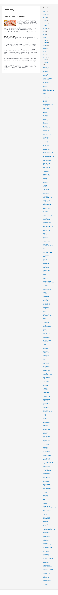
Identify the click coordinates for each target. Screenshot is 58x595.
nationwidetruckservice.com (47, 386)
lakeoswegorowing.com (46, 565)
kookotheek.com (45, 126)
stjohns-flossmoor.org (46, 377)
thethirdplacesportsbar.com (47, 517)
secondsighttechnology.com (47, 215)
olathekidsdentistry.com (46, 201)
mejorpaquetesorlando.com (47, 204)
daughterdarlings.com (46, 74)
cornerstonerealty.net (46, 506)
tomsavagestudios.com (46, 230)
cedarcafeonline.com (46, 79)
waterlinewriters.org (46, 430)
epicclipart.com (45, 115)
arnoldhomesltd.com (46, 168)
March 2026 (44, 9)
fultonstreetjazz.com (46, 137)
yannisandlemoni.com (46, 192)
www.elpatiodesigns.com (47, 522)
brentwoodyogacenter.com (47, 488)
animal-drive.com (45, 419)
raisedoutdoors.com (46, 174)
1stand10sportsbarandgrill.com (47, 205)
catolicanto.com (45, 240)
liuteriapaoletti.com (46, 371)
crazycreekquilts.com (46, 299)
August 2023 (45, 48)
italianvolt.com (45, 186)
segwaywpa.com (45, 426)
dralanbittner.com (45, 190)
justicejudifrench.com (46, 333)
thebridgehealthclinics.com (47, 429)
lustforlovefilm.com (46, 307)
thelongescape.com (46, 351)
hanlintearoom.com (46, 554)
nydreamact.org (45, 107)
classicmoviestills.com (46, 270)
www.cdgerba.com (46, 526)
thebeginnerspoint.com (46, 274)
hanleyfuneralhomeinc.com (47, 203)
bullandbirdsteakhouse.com (47, 481)
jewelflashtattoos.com (46, 109)
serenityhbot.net (45, 448)
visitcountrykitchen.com (46, 356)
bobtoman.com (45, 119)
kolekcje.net (44, 238)
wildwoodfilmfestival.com (47, 133)
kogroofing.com (45, 122)
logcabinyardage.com (46, 437)
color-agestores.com (46, 255)
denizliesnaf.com (45, 410)
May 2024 (44, 34)
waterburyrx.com (45, 400)
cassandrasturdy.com (46, 267)
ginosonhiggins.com (46, 360)
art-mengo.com (45, 345)
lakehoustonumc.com (46, 444)
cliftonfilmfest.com (46, 171)
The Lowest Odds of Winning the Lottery (15, 16)
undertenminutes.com (46, 82)
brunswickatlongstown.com (47, 340)
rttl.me (44, 576)
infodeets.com (45, 75)
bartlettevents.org (45, 138)
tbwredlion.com (45, 533)
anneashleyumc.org (46, 469)
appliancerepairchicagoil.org (47, 100)
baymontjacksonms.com (46, 366)
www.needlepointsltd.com (47, 480)
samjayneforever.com (46, 540)
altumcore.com (45, 418)
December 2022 (45, 60)
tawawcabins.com (45, 182)
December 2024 (45, 23)
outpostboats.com (45, 260)
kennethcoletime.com (46, 337)
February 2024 (45, 39)
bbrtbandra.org (45, 112)
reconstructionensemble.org (47, 381)
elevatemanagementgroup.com (48, 558)
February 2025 (45, 22)
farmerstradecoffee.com (46, 436)
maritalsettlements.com (46, 363)
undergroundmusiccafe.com (47, 583)
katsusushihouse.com (46, 312)
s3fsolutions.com (45, 159)
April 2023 (44, 54)
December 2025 (45, 14)
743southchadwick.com (46, 163)
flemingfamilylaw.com (46, 562)
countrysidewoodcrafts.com (47, 98)
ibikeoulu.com (45, 329)
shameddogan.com (46, 432)
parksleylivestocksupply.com (47, 252)
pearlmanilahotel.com (46, 116)
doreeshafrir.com (45, 323)
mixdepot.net (45, 502)
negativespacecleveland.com (47, 370)
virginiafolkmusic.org (46, 234)
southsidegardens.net (46, 513)
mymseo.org (45, 570)
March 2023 (44, 56)
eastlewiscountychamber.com (47, 286)
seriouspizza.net (45, 415)
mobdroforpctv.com (46, 266)
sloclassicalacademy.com (47, 289)
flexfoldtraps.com (45, 463)
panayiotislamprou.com (46, 127)
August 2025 (45, 20)
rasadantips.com (45, 85)
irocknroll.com (45, 178)
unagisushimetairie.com (46, 108)
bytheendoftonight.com (46, 262)
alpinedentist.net (45, 123)
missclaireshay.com (46, 67)
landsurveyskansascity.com (47, 470)
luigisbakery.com (45, 495)
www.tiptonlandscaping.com (47, 489)
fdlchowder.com (45, 478)
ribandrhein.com (45, 237)
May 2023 (44, 53)
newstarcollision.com (46, 212)
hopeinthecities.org (46, 263)
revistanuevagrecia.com (46, 319)
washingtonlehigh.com (46, 493)
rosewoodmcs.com (46, 503)
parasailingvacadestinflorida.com (48, 548)
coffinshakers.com (45, 330)
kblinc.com (44, 194)
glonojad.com (45, 318)
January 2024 (45, 40)
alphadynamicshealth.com (47, 551)
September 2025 (45, 19)
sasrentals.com (45, 214)
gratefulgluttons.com (46, 264)
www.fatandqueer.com (46, 467)
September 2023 (45, 46)
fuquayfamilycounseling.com (47, 566)
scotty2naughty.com (46, 322)
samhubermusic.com (46, 584)
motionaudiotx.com (46, 574)
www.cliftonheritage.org (46, 484)
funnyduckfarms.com (46, 555)
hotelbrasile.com (45, 135)
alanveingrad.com (45, 359)
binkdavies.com (45, 300)
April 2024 (44, 36)
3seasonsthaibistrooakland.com (48, 245)
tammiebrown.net (45, 348)
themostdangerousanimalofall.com (48, 282)
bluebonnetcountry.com (46, 113)
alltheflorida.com (45, 543)
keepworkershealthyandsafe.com (48, 104)
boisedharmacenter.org (46, 253)
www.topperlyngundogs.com (47, 456)
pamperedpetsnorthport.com (47, 197)
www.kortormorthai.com (46, 466)
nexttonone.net (45, 447)
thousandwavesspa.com (46, 392)
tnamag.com (44, 421)
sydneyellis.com (45, 223)
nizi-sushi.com (45, 344)
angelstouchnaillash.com (47, 208)
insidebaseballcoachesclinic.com (48, 544)
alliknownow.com (45, 285)
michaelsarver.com (46, 216)
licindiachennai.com (46, 72)
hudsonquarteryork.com (46, 524)
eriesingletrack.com (46, 196)
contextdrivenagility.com (46, 327)
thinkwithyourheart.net (46, 175)
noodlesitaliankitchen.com (47, 105)
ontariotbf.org (45, 101)
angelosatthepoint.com (46, 403)
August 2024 (45, 29)
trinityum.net (45, 514)
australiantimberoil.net (46, 149)
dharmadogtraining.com (46, 573)
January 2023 (45, 59)
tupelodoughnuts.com (46, 200)
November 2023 (45, 43)
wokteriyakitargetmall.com (47, 220)
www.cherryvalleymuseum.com (48, 142)
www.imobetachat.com (46, 440)
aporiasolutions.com (46, 425)
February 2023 (45, 57)
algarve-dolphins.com (46, 358)
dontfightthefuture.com (46, 167)
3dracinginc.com (45, 279)
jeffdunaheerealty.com (46, 459)
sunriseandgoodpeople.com (47, 373)
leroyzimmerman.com (46, 559)
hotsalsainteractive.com (46, 76)
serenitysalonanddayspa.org (47, 78)
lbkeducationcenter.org (46, 241)
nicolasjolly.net (45, 308)
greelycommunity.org (46, 314)
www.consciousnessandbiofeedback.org (49, 507)
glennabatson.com (45, 292)
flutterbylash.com (45, 552)
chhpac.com (44, 572)
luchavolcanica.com (46, 384)
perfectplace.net (45, 244)
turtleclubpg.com (45, 388)
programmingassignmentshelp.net (48, 90)
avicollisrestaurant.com (46, 396)
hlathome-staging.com (46, 219)
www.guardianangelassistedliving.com (49, 529)
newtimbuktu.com (45, 86)
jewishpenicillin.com (46, 229)
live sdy (18, 20)
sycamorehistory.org (46, 504)
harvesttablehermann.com (47, 153)
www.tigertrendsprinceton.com (48, 454)
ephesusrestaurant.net (46, 518)
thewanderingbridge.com (47, 334)
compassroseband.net (46, 417)
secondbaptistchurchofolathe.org (48, 569)
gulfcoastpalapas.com (46, 428)
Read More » (6, 69)
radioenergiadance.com (46, 124)
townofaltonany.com (46, 367)
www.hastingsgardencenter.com (48, 510)
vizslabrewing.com (46, 189)
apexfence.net (45, 585)
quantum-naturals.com (46, 536)
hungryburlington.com (46, 338)
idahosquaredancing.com (47, 181)
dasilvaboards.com (46, 290)
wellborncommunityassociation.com (48, 131)
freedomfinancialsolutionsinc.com (48, 462)
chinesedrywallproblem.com (47, 374)
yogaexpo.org (45, 248)
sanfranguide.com (45, 277)
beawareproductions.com (47, 326)
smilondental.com (45, 211)
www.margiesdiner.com (46, 477)
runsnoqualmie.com (46, 474)
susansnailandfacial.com (46, 451)
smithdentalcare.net (46, 581)
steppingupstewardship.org (47, 491)
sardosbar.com (45, 185)
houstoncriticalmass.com (47, 281)
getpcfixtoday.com (45, 111)
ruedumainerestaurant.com (47, 315)
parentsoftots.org (45, 433)
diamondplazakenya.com (46, 532)
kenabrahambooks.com (46, 303)
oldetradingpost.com (46, 145)
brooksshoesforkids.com (47, 422)
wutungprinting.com (46, 362)
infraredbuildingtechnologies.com (48, 152)
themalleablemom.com (46, 336)
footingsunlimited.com (46, 473)
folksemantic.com (45, 183)
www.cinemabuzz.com (46, 500)
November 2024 (45, 25)
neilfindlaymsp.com (46, 395)
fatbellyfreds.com (45, 521)
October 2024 (45, 26)
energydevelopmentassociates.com (48, 156)
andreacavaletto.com (46, 251)
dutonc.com (44, 349)
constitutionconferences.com (47, 411)
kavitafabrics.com (45, 382)
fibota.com (44, 525)
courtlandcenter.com (46, 393)
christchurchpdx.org (46, 301)
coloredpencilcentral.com (47, 170)
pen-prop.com (45, 452)
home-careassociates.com (47, 249)
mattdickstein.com (45, 441)
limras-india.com (45, 68)
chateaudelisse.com (46, 130)
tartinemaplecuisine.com (47, 341)
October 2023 (45, 45)
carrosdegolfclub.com (46, 155)
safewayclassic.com (46, 97)
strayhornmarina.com (46, 293)
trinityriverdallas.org (46, 242)
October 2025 (45, 17)
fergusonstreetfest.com (46, 539)
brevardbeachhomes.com (47, 160)
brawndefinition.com (46, 296)
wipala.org (44, 256)
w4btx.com (44, 207)
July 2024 (44, 31)
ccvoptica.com (45, 492)
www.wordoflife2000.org (47, 179)
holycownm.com (45, 385)
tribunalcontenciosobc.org (47, 288)
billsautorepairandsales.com (47, 535)
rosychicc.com (45, 259)
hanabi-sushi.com (45, 496)
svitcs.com (44, 414)
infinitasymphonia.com (46, 310)
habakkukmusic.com (46, 445)
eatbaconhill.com (45, 89)
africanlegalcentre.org (46, 311)
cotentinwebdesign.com (46, 144)
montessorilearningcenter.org (47, 537)
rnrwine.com (45, 563)
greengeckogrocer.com (46, 218)
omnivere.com (45, 83)
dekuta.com (44, 499)
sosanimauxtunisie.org (46, 120)
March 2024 (44, 37)
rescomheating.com (46, 577)
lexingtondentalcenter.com (47, 222)
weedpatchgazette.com (46, 193)
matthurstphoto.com (46, 541)
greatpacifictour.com (46, 389)
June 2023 (44, 51)
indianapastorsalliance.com (47, 404)
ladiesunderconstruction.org (47, 146)
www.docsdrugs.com (46, 476)
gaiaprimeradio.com (46, 347)
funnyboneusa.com (46, 378)
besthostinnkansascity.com (47, 580)
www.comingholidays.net (47, 275)
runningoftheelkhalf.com (46, 458)
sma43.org (44, 485)
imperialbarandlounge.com (47, 172)
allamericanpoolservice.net (47, 227)
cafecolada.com (45, 271)
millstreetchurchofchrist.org (47, 547)
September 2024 (45, 28)
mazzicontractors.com (46, 515)
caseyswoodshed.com (46, 407)
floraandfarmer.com (46, 157)
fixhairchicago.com (46, 408)
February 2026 (45, 11)
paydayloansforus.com (46, 94)
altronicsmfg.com (45, 87)
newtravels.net (45, 93)
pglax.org (44, 369)
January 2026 (45, 12)
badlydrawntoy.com (46, 443)
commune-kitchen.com (46, 304)
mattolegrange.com (46, 352)
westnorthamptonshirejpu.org (47, 134)
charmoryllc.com (45, 278)
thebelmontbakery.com (46, 96)
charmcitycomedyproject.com (47, 325)
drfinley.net (44, 561)
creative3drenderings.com (47, 434)
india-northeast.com (46, 164)
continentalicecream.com (47, 297)
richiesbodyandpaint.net (46, 71)
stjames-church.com (46, 321)
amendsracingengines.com (47, 465)
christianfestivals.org (46, 355)
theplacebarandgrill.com (46, 399)
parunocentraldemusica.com (47, 528)
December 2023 (45, 42)
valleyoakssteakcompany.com (47, 406)
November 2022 (45, 62)
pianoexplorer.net (45, 511)
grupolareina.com (45, 141)
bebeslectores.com (46, 148)
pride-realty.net (45, 550)
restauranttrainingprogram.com (48, 226)
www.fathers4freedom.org (47, 455)
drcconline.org (45, 397)
